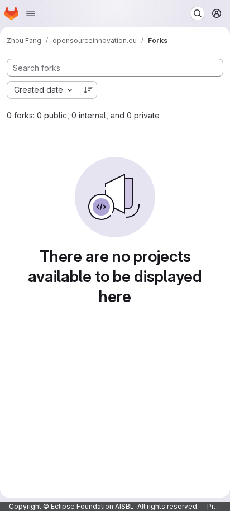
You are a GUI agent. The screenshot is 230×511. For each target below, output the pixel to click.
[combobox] (43, 90)
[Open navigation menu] (31, 13)
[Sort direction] (88, 90)
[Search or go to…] (197, 13)
